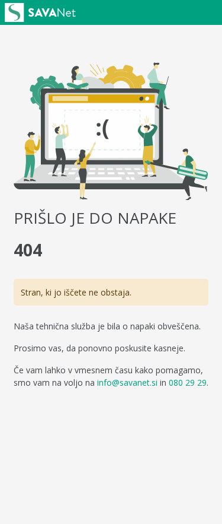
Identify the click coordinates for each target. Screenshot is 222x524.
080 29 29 (188, 382)
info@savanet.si (127, 382)
